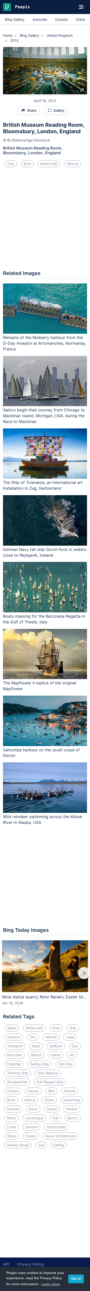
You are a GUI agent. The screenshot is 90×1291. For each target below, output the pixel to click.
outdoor (13, 1037)
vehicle (72, 163)
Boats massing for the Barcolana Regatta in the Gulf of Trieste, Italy (44, 619)
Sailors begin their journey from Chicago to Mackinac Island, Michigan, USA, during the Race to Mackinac (44, 415)
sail (41, 1145)
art (72, 1055)
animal (29, 1100)
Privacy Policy (31, 1264)
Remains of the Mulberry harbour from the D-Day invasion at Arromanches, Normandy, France (44, 343)
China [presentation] (80, 19)
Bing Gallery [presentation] (14, 19)
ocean (30, 1136)
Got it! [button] (76, 1279)
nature (69, 1091)
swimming (71, 1100)
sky (33, 1037)
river (11, 1100)
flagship (14, 1064)
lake (70, 1037)
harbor (72, 1109)
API (6, 1264)
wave (11, 1136)
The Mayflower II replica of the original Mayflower (39, 685)
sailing (58, 1145)
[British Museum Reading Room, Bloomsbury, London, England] (7, 70)
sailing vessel (18, 1145)
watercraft (49, 163)
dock (33, 1109)
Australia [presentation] (39, 19)
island (55, 1055)
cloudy (33, 1091)
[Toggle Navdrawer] (81, 7)
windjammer (17, 1082)
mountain (14, 1055)
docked (13, 1109)
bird (51, 1091)
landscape (34, 1118)
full (55, 1118)
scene (52, 1109)
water (11, 1028)
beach (36, 1055)
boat (27, 163)
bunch (73, 1118)
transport (15, 1046)
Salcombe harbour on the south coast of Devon (41, 752)
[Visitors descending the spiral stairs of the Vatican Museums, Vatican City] (82, 70)
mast (36, 1046)
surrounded (56, 1127)
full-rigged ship (50, 1082)
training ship (17, 1073)
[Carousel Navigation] (45, 976)
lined (11, 1127)
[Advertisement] (45, 221)
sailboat (55, 1046)
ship (10, 163)
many (11, 1118)
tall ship (65, 1064)
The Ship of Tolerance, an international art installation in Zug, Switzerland (43, 485)
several (31, 1127)
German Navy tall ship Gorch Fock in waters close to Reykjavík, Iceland (44, 552)
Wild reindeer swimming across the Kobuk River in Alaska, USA (42, 819)
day (75, 1046)
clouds (12, 1091)
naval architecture (60, 1136)
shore (49, 1100)
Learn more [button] (50, 1284)
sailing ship (39, 1064)
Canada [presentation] (61, 19)
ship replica (48, 1073)
